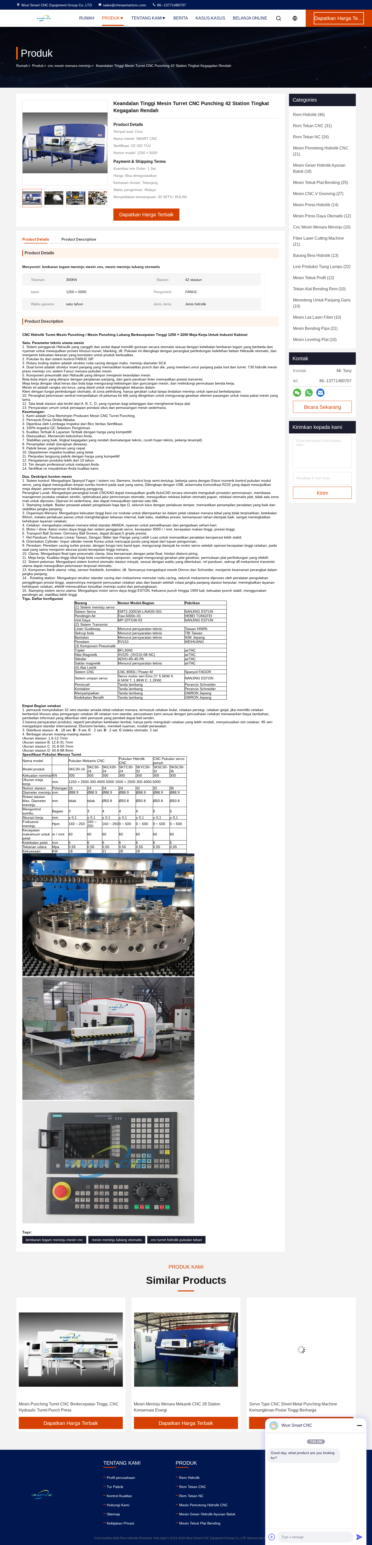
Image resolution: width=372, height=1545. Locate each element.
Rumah (86, 18)
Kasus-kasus (210, 18)
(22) (321, 266)
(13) (315, 255)
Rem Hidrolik (189, 1478)
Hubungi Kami (118, 1505)
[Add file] (271, 1536)
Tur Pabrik (115, 1487)
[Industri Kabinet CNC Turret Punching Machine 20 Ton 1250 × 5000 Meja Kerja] (301, 1349)
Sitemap (113, 1514)
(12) (322, 216)
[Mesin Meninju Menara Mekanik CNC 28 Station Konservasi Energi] (71, 1349)
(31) (312, 126)
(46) (309, 114)
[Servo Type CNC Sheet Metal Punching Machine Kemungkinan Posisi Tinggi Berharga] (186, 1349)
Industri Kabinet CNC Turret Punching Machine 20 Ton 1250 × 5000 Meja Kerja (298, 1407)
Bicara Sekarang (322, 407)
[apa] (309, 393)
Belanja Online (250, 18)
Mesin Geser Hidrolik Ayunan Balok (207, 1514)
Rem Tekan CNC (192, 1487)
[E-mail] (320, 392)
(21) (320, 151)
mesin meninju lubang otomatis (117, 1240)
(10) (321, 227)
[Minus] (359, 1425)
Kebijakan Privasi (120, 1523)
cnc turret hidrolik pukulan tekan (176, 1240)
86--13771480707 (171, 5)
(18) (319, 168)
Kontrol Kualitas (119, 1496)
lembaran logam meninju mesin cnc (54, 1240)
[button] (25, 1359)
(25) (320, 182)
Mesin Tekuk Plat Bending (199, 1523)
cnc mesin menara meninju (69, 66)
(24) (311, 137)
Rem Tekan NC (191, 1496)
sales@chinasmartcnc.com (124, 5)
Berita (180, 18)
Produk (111, 18)
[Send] (359, 1536)
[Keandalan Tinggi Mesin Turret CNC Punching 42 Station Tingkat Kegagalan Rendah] (65, 142)
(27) (318, 194)
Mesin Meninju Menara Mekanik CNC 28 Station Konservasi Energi (62, 1407)
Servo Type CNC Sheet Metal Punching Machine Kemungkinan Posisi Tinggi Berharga (178, 1407)
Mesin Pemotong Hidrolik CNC (203, 1505)
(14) (315, 205)
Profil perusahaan (121, 1478)
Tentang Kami (146, 18)
